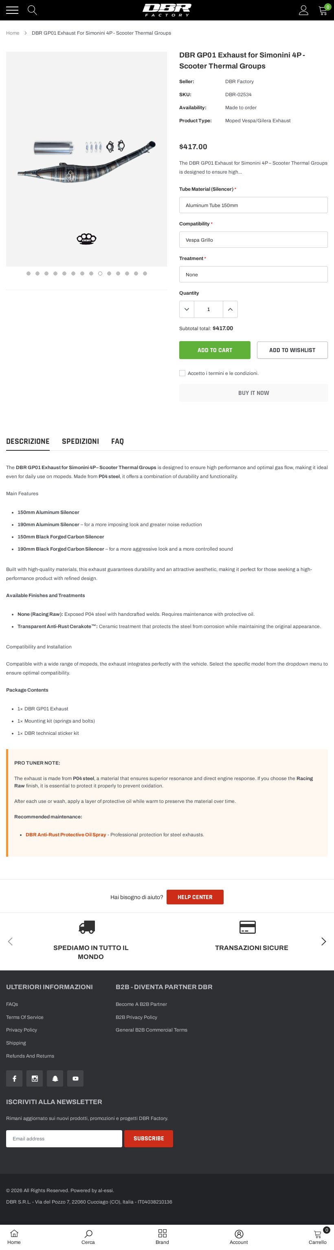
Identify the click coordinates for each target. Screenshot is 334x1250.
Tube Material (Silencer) (207, 189)
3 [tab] (46, 273)
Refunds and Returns (30, 1056)
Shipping (16, 1043)
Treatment (192, 258)
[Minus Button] (187, 309)
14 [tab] (145, 273)
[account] (304, 10)
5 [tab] (64, 273)
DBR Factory (239, 81)
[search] (32, 10)
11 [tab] (118, 273)
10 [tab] (109, 273)
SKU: (185, 94)
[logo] (167, 10)
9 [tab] (100, 273)
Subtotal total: (195, 328)
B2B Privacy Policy (136, 1017)
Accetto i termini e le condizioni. (223, 373)
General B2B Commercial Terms (151, 1030)
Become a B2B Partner (141, 1004)
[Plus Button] (230, 309)
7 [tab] (82, 273)
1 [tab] (28, 273)
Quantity (189, 293)
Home (13, 33)
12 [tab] (127, 273)
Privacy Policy (21, 1030)
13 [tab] (136, 273)
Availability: (193, 107)
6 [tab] (73, 273)
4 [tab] (55, 273)
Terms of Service (25, 1017)
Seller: (186, 81)
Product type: (195, 120)
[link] (14, 1078)
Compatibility (195, 224)
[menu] (12, 10)
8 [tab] (91, 273)
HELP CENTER (195, 897)
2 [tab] (37, 273)
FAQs (12, 1004)
